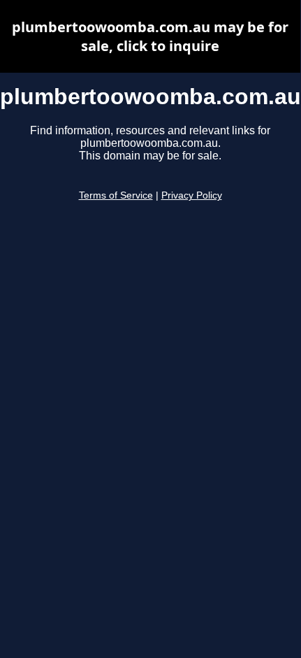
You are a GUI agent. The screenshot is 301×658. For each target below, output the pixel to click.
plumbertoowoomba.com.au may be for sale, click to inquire (150, 36)
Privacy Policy (191, 195)
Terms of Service (116, 195)
